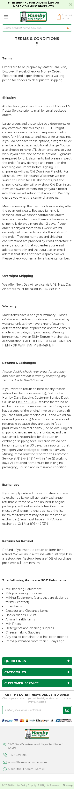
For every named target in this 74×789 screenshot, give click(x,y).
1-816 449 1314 (26, 402)
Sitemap (68, 785)
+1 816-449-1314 (17, 754)
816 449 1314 (52, 289)
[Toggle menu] (6, 17)
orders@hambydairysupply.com (27, 762)
